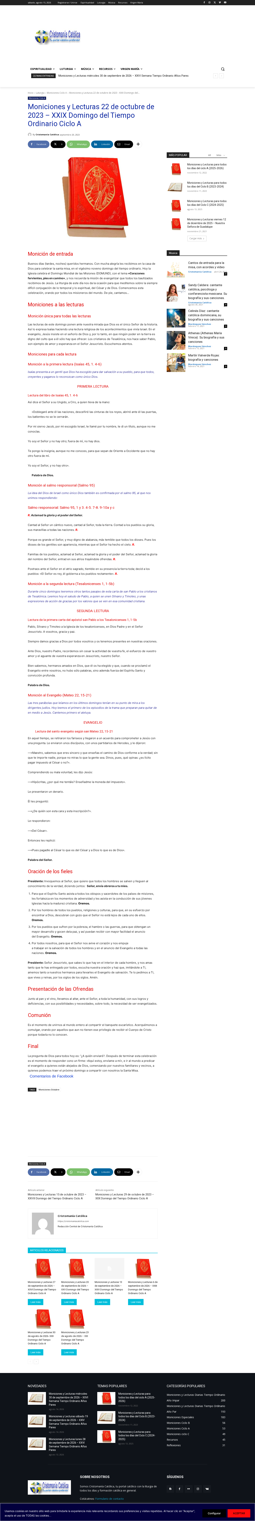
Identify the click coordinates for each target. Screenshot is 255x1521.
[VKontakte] (207, 1489)
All (209, 155)
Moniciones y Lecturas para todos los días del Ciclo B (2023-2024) (136, 1416)
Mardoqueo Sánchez (199, 324)
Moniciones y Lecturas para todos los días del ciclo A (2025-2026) (136, 1397)
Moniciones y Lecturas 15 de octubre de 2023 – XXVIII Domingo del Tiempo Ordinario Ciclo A (57, 1196)
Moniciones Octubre (49, 1089)
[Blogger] (170, 1489)
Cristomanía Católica (47, 134)
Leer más (36, 1302)
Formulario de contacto (109, 1498)
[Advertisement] (157, 36)
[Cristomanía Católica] (30, 134)
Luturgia (40, 92)
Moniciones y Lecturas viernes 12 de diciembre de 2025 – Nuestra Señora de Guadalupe (206, 223)
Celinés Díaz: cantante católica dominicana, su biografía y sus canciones (206, 315)
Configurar (214, 1513)
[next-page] (36, 1361)
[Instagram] (209, 3)
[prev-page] (30, 1361)
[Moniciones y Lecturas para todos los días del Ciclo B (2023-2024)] (176, 187)
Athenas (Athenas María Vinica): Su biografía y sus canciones (206, 337)
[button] (222, 68)
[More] (138, 144)
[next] (221, 75)
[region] (127, 1512)
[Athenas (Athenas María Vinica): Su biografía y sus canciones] (176, 340)
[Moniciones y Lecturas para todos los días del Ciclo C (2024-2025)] (176, 205)
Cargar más (195, 238)
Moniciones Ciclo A (57, 92)
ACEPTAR (239, 1513)
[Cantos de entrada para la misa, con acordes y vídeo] (176, 270)
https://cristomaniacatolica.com (73, 1221)
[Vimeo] (220, 3)
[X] (215, 3)
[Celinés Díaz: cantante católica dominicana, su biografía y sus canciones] (176, 318)
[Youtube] (225, 3)
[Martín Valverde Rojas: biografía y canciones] (176, 362)
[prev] (215, 75)
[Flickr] (188, 1489)
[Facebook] (204, 3)
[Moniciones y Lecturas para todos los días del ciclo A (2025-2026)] (176, 169)
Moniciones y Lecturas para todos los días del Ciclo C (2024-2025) (136, 1435)
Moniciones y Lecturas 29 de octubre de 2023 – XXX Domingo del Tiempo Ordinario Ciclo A (124, 1196)
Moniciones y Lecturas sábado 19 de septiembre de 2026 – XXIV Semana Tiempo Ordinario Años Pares (124, 75)
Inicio (30, 92)
